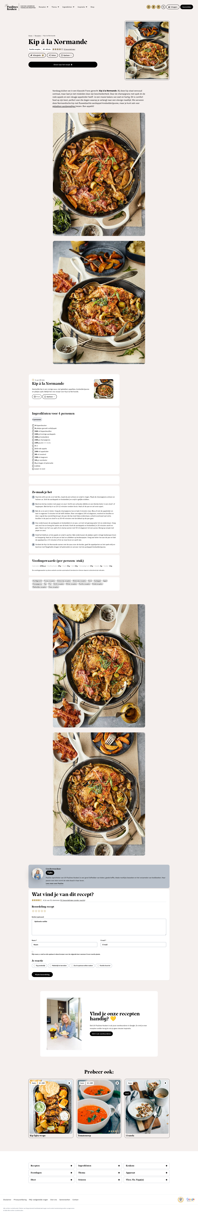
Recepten (35, 1166)
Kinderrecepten (97, 584)
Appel (105, 581)
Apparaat (130, 1173)
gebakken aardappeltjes (64, 106)
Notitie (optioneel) (38, 917)
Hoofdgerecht (37, 581)
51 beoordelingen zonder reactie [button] (73, 900)
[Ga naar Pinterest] (158, 7)
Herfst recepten (59, 584)
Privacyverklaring (20, 1200)
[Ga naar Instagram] (149, 7)
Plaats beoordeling (42, 975)
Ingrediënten (84, 1166)
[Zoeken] (163, 7)
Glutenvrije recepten (64, 581)
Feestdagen (36, 1173)
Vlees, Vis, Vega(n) (135, 1180)
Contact (75, 1200)
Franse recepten (49, 581)
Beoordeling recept (43, 907)
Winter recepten (71, 584)
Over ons (53, 1200)
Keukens (130, 1166)
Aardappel (97, 581)
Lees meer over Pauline (54, 883)
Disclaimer (7, 1200)
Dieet (33, 1180)
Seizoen (82, 1180)
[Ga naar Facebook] (153, 7)
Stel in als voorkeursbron (102, 1034)
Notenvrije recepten (79, 581)
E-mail (103, 940)
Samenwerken (64, 1200)
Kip (45, 584)
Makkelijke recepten (39, 587)
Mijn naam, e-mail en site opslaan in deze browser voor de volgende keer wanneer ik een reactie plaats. (66, 954)
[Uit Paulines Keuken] (11, 7)
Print (38, 397)
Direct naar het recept (62, 65)
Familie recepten (84, 584)
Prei (50, 584)
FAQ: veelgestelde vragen (38, 1200)
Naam (34, 940)
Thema (81, 1173)
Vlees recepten (53, 587)
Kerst (90, 581)
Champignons (37, 584)
